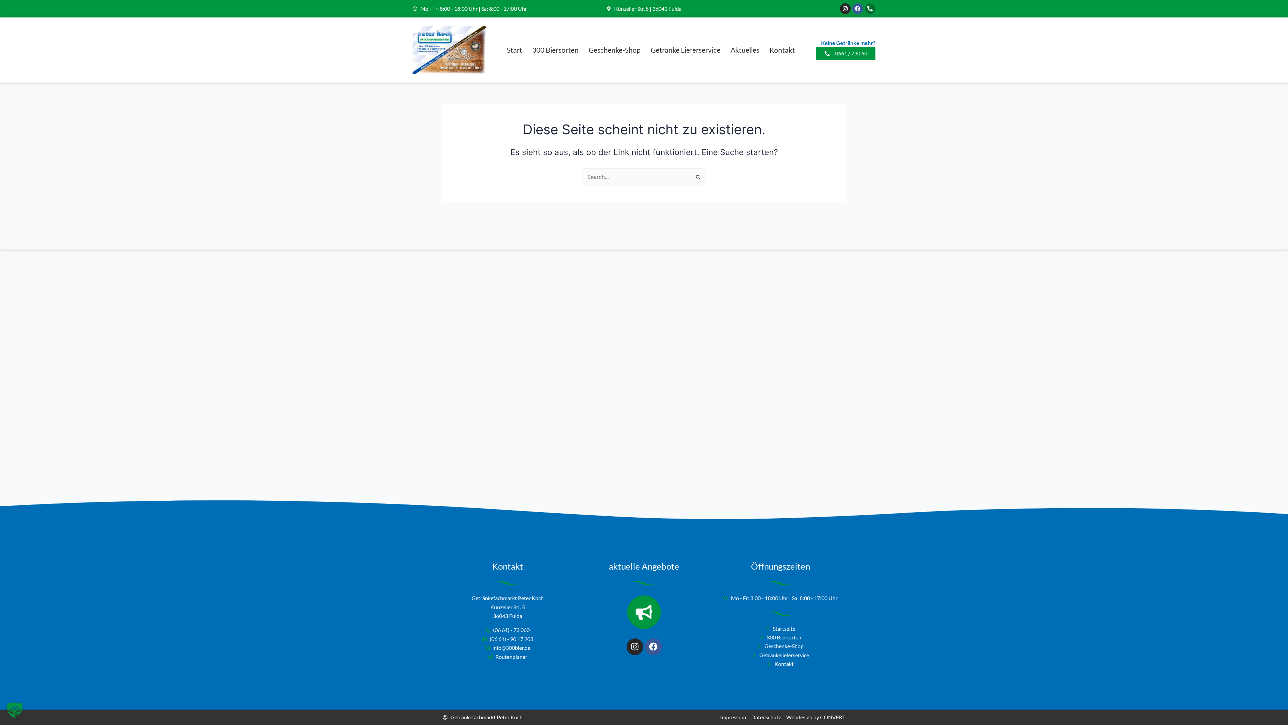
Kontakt (782, 50)
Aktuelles (745, 50)
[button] (15, 710)
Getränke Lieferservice (685, 50)
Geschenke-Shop (615, 50)
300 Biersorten (555, 50)
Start (514, 50)
